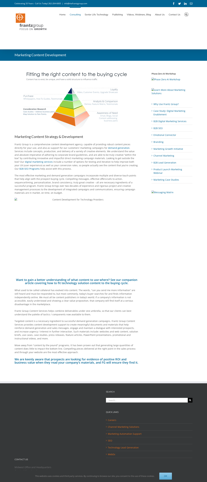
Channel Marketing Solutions (123, 426)
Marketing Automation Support (125, 433)
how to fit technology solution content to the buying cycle (87, 283)
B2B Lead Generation (164, 162)
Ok (165, 476)
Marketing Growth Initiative (168, 148)
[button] (186, 14)
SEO (110, 440)
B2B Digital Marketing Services (169, 121)
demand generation (119, 147)
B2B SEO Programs (29, 168)
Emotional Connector (164, 134)
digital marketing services (39, 161)
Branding (158, 141)
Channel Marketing (163, 155)
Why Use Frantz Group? (166, 104)
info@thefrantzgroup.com (75, 3)
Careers (112, 420)
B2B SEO (158, 128)
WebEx (111, 454)
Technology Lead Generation (123, 447)
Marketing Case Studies (166, 179)
